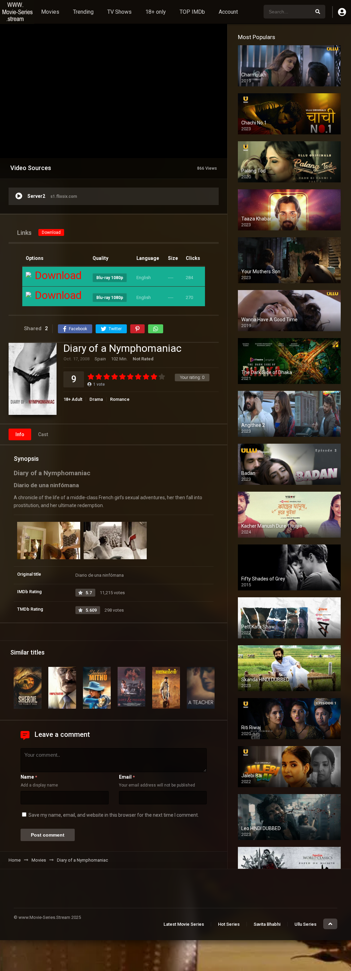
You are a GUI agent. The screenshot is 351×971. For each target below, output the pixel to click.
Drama (96, 399)
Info (19, 434)
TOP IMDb (192, 12)
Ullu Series (305, 924)
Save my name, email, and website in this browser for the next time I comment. (113, 815)
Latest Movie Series (184, 924)
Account (228, 12)
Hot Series (229, 924)
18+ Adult (72, 399)
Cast (43, 434)
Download (51, 232)
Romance (120, 399)
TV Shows (119, 12)
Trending (83, 12)
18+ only (155, 12)
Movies (50, 12)
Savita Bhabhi (267, 924)
